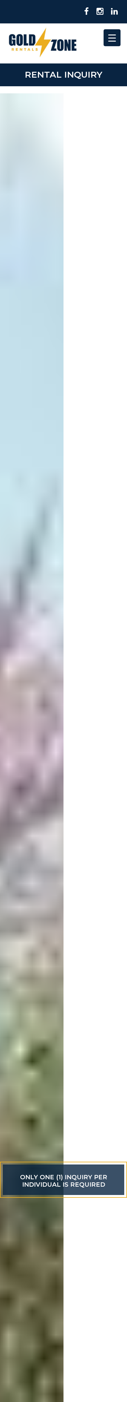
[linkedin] (112, 11)
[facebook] (84, 11)
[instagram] (97, 11)
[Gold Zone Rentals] (43, 43)
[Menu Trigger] (112, 37)
